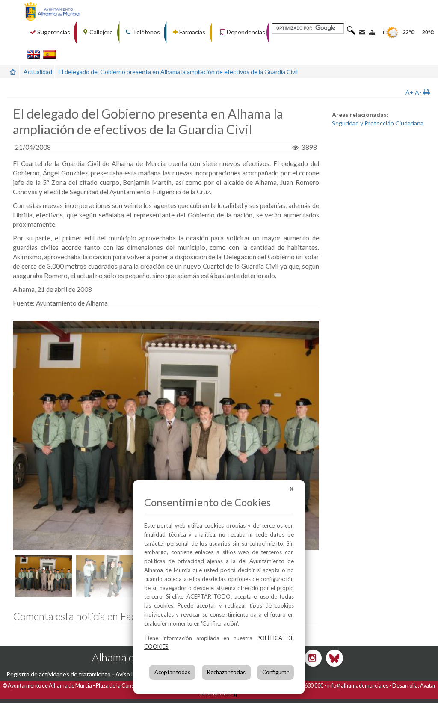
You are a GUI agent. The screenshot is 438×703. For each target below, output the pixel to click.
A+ (409, 92)
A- (418, 92)
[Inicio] (13, 71)
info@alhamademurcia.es (357, 685)
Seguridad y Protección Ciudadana (377, 123)
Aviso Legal (130, 674)
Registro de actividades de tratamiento (58, 674)
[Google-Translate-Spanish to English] (34, 54)
